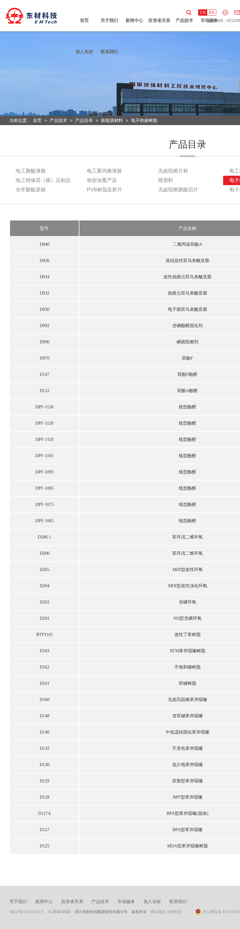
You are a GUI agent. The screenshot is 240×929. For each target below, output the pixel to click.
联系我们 (109, 51)
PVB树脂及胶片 (104, 189)
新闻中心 (134, 20)
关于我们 (109, 20)
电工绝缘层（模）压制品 (43, 180)
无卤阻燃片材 (173, 171)
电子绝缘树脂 (144, 120)
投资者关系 (159, 20)
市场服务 (209, 20)
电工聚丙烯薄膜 (104, 171)
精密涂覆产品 (102, 180)
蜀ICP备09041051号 (26, 912)
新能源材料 (112, 120)
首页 (84, 20)
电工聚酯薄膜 (31, 171)
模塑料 (165, 180)
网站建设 (158, 912)
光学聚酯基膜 (31, 189)
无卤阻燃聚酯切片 (178, 189)
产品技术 (184, 20)
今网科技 (174, 912)
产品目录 (84, 120)
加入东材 (84, 51)
